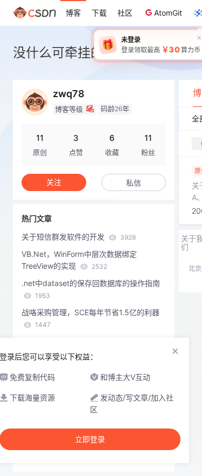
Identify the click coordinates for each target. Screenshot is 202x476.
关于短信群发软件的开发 (79, 236)
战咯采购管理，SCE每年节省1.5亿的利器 (90, 318)
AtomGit (168, 12)
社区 (125, 12)
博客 (73, 12)
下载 (99, 12)
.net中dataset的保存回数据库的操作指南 (91, 289)
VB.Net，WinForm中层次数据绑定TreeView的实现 (79, 259)
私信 (133, 182)
